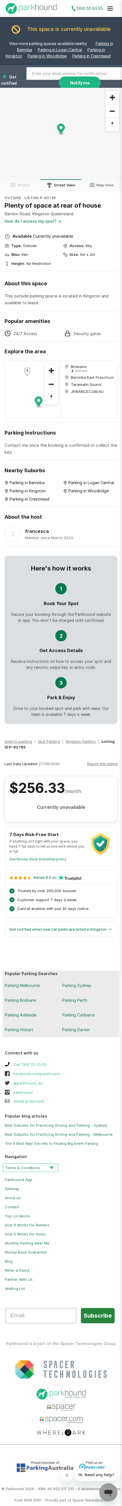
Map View (105, 185)
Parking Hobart (19, 1029)
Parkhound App (18, 1179)
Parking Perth (74, 1000)
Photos (23, 185)
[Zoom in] (112, 97)
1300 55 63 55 (90, 8)
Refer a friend (17, 1270)
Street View (64, 185)
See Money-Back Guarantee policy (37, 859)
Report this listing (102, 763)
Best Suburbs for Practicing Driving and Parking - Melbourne (59, 1134)
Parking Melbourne (22, 985)
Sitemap (12, 1188)
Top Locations (17, 1216)
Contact (12, 1207)
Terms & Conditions (22, 1167)
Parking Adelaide (20, 1014)
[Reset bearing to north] (112, 124)
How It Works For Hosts (25, 1234)
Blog (8, 1261)
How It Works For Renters (27, 1225)
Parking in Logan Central (60, 49)
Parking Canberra (78, 1014)
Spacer (78, 1500)
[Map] (33, 389)
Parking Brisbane (20, 1000)
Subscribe (98, 1315)
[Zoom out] (112, 111)
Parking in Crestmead (91, 56)
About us (13, 1198)
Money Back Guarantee (26, 1252)
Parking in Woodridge (47, 56)
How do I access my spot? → (33, 221)
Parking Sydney (76, 985)
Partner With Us (19, 1279)
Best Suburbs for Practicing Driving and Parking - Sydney (56, 1125)
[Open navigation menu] (110, 8)
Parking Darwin (76, 1029)
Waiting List (15, 1288)
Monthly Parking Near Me (27, 1243)
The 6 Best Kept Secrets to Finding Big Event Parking (51, 1143)
